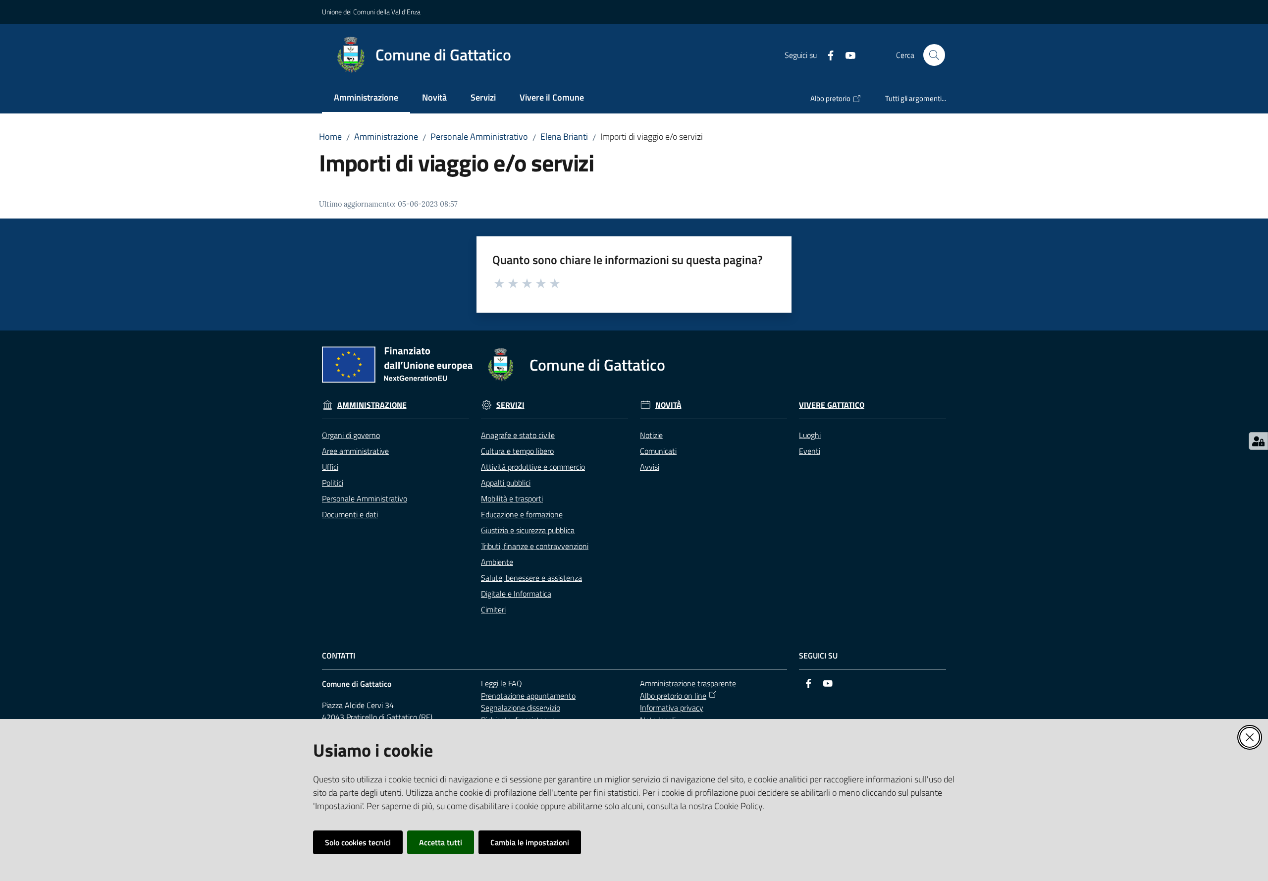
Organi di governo (351, 435)
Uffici (330, 467)
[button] (934, 55)
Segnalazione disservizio (520, 708)
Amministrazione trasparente (688, 683)
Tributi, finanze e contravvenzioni (534, 546)
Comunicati (658, 451)
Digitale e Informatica (516, 594)
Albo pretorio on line (673, 696)
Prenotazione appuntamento (528, 696)
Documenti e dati (350, 514)
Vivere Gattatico (831, 405)
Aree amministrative (355, 451)
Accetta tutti (440, 842)
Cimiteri (493, 609)
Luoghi (810, 435)
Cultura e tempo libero (517, 451)
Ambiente (497, 562)
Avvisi (649, 467)
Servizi (510, 405)
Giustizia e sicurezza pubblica (528, 530)
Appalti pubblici (505, 483)
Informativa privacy (671, 708)
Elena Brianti (564, 136)
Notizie (651, 435)
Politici (332, 483)
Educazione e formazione (522, 514)
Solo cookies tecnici (358, 842)
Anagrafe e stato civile (518, 435)
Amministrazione (386, 136)
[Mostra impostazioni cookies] (1258, 441)
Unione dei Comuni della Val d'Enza (371, 11)
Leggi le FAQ (501, 683)
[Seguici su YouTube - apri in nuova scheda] (846, 54)
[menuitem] (366, 98)
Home (330, 136)
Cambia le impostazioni (529, 842)
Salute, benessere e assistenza (531, 578)
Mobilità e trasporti (512, 498)
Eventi (809, 451)
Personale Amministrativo (479, 136)
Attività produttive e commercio (533, 467)
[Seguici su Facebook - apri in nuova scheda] (827, 54)
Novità (668, 405)
